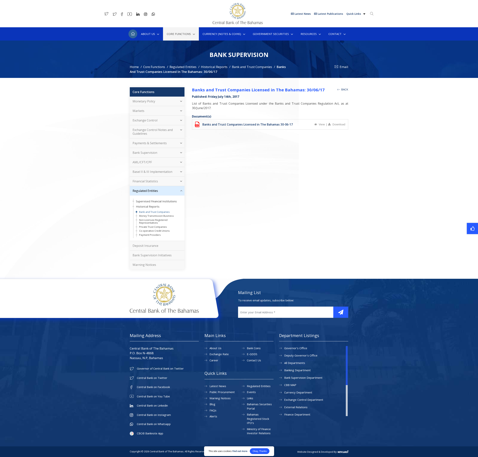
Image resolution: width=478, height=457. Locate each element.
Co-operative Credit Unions (154, 230)
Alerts (213, 416)
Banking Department (297, 370)
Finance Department (297, 414)
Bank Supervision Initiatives (152, 255)
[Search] (371, 13)
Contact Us (254, 360)
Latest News (302, 14)
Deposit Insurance (145, 246)
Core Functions (179, 34)
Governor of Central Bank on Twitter (160, 368)
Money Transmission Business (156, 215)
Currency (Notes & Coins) (222, 34)
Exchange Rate (219, 354)
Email (344, 67)
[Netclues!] (343, 451)
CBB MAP (290, 385)
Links (250, 398)
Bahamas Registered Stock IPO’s (258, 419)
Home (132, 34)
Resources (309, 34)
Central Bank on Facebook (153, 387)
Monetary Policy (144, 101)
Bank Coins (254, 348)
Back (344, 89)
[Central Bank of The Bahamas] (238, 23)
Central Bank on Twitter (152, 378)
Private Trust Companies (153, 226)
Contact (335, 34)
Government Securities (271, 34)
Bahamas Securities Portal (259, 406)
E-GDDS (252, 354)
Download (338, 124)
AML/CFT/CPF (142, 162)
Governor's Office (295, 348)
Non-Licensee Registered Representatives (153, 221)
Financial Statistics (145, 181)
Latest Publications (330, 14)
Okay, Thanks (260, 451)
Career (213, 360)
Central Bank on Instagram (154, 415)
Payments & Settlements (150, 143)
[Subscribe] (340, 312)
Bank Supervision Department (303, 377)
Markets (138, 111)
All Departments (294, 363)
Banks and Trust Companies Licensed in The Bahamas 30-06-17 (247, 124)
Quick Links (354, 14)
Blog (212, 404)
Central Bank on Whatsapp (154, 424)
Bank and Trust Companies (252, 67)
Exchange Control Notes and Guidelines (153, 132)
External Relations (296, 407)
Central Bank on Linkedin (152, 405)
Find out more (239, 451)
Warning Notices (144, 265)
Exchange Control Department (303, 400)
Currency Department (298, 392)
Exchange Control (145, 120)
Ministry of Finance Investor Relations (259, 431)
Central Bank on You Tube (153, 396)
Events (251, 392)
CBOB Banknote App (150, 433)
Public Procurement (222, 392)
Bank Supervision (145, 153)
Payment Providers (150, 235)
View (322, 124)
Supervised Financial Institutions (156, 201)
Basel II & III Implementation (152, 172)
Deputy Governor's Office (300, 355)
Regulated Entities (183, 67)
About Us (148, 34)
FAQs (212, 410)
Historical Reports (214, 67)
